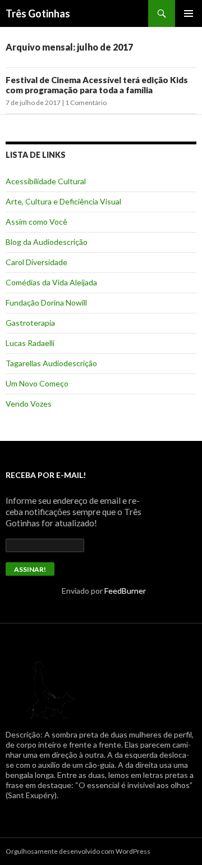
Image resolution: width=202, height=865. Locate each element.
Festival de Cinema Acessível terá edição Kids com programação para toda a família (97, 85)
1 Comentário (86, 102)
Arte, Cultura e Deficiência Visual (63, 201)
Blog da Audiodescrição (47, 242)
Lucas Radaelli (30, 343)
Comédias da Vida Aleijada (51, 282)
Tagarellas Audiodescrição (51, 363)
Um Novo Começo (37, 383)
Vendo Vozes (29, 403)
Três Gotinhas (38, 13)
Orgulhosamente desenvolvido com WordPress (78, 851)
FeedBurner (125, 590)
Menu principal (188, 13)
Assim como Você (36, 221)
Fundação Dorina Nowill (46, 302)
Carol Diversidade (36, 262)
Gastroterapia (30, 322)
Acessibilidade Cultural (46, 181)
